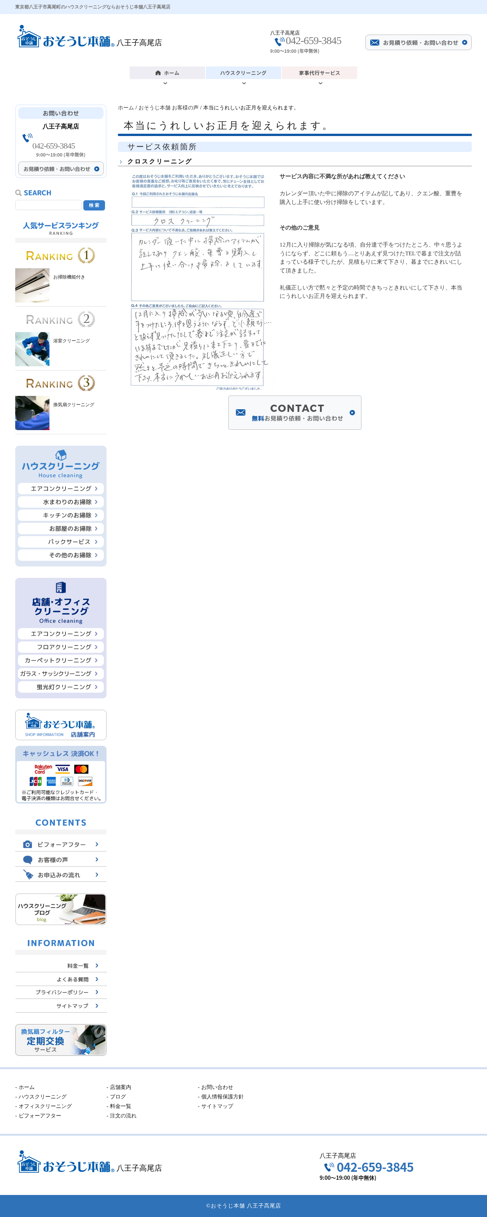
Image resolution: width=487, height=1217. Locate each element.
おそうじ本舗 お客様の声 (168, 108)
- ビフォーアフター (38, 1116)
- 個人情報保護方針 (221, 1097)
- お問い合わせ (215, 1087)
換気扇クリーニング (73, 404)
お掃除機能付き (69, 277)
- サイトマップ (215, 1106)
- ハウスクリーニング (41, 1097)
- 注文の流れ (122, 1116)
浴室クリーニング (71, 340)
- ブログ (116, 1097)
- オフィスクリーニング (43, 1106)
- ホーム (25, 1087)
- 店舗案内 (119, 1087)
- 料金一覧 (119, 1106)
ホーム (126, 108)
